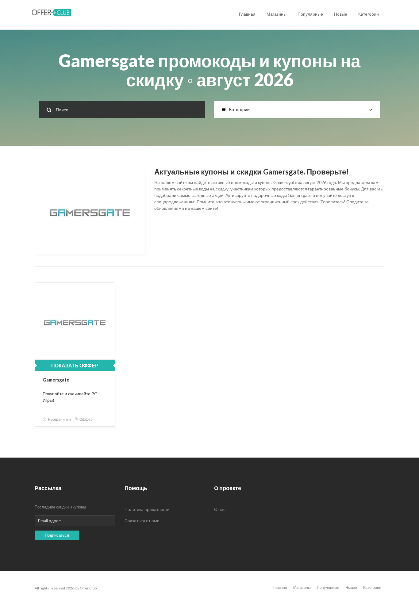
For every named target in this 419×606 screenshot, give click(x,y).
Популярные (310, 14)
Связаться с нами (142, 520)
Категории (368, 14)
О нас (219, 509)
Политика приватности (147, 509)
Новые (340, 14)
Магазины (276, 14)
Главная (247, 14)
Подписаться (57, 535)
